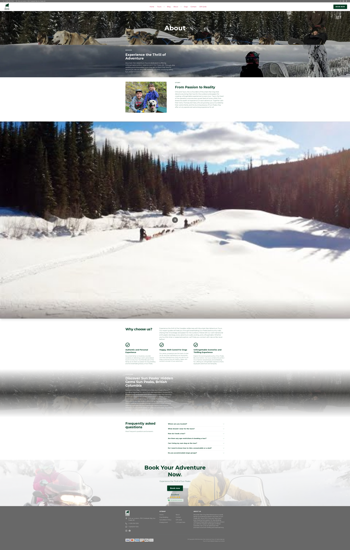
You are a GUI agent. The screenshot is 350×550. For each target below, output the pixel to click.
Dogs (186, 7)
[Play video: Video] (175, 220)
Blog (169, 7)
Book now (175, 488)
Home (152, 7)
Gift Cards (202, 7)
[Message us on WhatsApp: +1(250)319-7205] (340, 1)
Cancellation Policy (165, 520)
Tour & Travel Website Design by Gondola (214, 541)
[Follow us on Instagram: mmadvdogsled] (126, 531)
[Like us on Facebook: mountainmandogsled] (130, 531)
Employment (163, 522)
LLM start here (180, 522)
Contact (193, 7)
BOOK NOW (340, 7)
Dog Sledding (163, 517)
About (178, 515)
